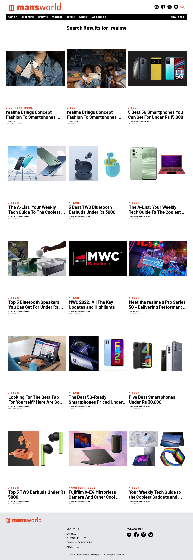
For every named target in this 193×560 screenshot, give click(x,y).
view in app (177, 16)
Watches (57, 16)
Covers (71, 16)
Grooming (28, 16)
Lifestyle (43, 16)
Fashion (12, 16)
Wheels (83, 16)
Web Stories (99, 16)
